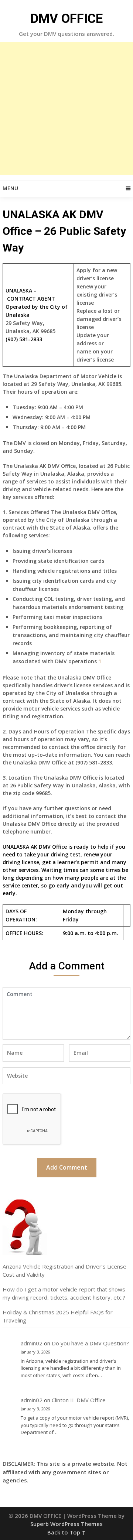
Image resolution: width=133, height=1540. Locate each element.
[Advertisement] (66, 108)
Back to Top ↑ (66, 1532)
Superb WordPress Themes (66, 1523)
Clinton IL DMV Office (79, 1400)
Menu (10, 188)
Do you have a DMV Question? (90, 1343)
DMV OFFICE (66, 18)
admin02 (31, 1343)
